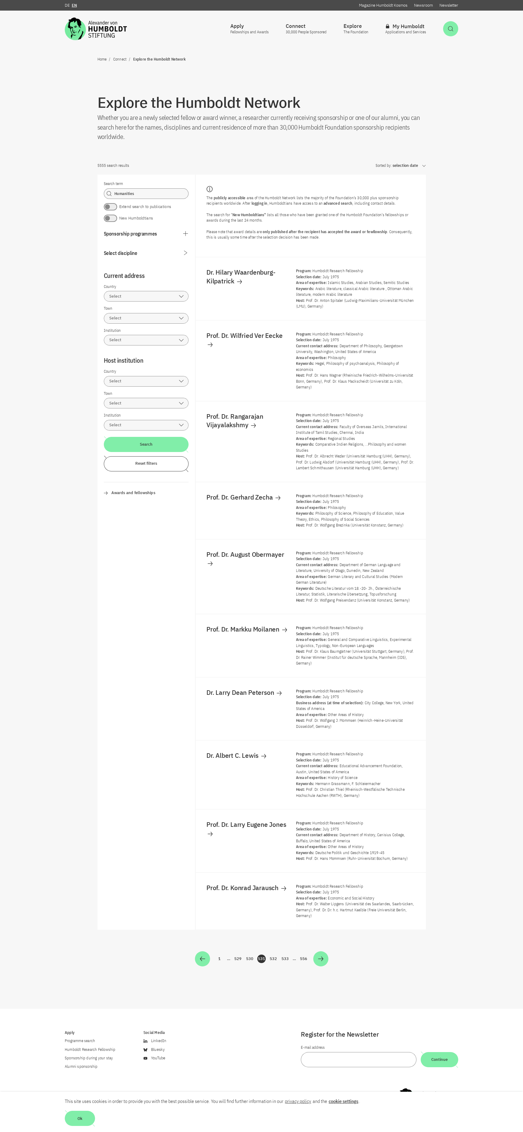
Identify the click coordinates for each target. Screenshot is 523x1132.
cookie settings (343, 1101)
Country (110, 286)
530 (250, 959)
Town (108, 308)
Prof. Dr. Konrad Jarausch (243, 887)
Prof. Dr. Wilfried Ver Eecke (245, 335)
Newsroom (423, 5)
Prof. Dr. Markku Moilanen (243, 629)
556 (304, 959)
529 (238, 959)
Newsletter (448, 5)
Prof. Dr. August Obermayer (246, 554)
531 (262, 959)
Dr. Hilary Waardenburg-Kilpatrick (240, 276)
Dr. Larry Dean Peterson (240, 692)
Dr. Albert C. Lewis (233, 755)
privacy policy (298, 1101)
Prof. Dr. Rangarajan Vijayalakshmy (234, 420)
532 (274, 959)
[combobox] (146, 296)
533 (285, 959)
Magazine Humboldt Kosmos (383, 5)
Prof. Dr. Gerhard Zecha (240, 497)
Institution (112, 330)
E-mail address (313, 1047)
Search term (113, 183)
